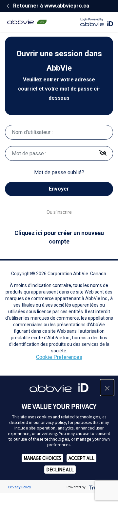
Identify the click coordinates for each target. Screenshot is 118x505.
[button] (107, 388)
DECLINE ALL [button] (60, 469)
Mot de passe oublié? (59, 172)
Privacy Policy (19, 486)
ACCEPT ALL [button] (81, 458)
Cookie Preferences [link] (59, 357)
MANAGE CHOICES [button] (42, 458)
